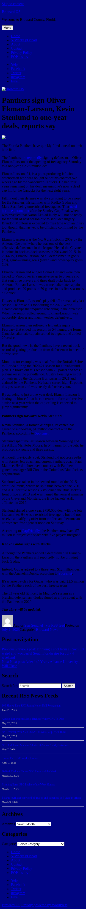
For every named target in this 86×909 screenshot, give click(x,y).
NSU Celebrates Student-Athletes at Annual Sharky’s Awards (35, 745)
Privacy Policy (21, 52)
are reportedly (32, 158)
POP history (19, 57)
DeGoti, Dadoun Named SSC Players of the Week (29, 771)
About (15, 44)
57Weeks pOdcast (24, 40)
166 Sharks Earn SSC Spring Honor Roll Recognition (31, 705)
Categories (9, 844)
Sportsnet (41, 433)
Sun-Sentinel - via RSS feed (44, 625)
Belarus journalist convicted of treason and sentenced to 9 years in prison (41, 797)
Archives (8, 824)
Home (15, 36)
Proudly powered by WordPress (44, 905)
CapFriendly (31, 531)
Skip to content (13, 4)
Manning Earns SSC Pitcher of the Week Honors (28, 784)
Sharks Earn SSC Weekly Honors (20, 758)
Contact (16, 48)
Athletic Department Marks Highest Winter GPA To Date (33, 718)
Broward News (47, 629)
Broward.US (11, 12)
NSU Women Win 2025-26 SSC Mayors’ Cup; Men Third (34, 732)
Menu (7, 28)
